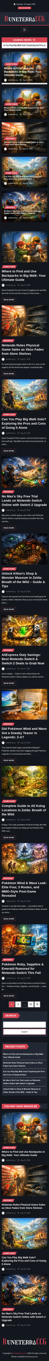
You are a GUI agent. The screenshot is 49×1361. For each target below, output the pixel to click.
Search (10, 1015)
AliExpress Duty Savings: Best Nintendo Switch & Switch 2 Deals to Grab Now (23, 659)
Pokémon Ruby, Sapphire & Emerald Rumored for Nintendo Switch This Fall (23, 969)
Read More (9, 300)
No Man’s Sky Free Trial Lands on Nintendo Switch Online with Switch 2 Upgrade (24, 501)
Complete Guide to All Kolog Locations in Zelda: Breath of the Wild (24, 810)
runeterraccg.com (20, 1353)
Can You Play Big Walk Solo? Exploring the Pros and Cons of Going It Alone (23, 72)
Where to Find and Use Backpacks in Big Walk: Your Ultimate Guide (24, 275)
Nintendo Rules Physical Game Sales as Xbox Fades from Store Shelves (23, 349)
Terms (13, 1357)
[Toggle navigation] (24, 29)
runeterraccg (13, 80)
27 (31, 1004)
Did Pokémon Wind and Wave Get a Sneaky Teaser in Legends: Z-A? (24, 733)
